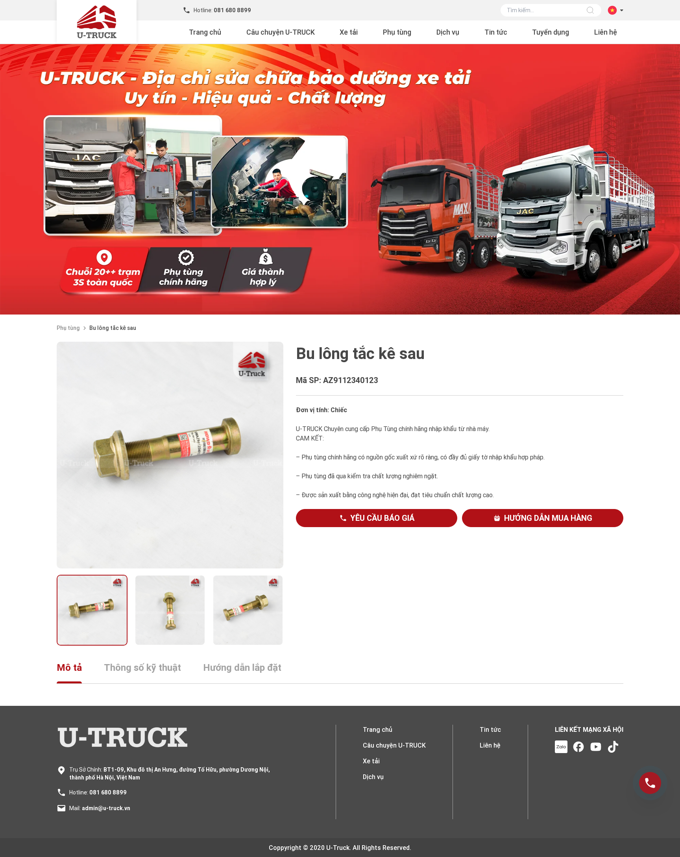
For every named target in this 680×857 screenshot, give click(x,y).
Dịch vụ (447, 32)
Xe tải (349, 32)
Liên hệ (605, 32)
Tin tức (495, 32)
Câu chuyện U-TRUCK (280, 32)
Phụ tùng (397, 32)
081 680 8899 (108, 792)
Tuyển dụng (550, 32)
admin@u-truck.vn (106, 808)
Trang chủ (205, 32)
